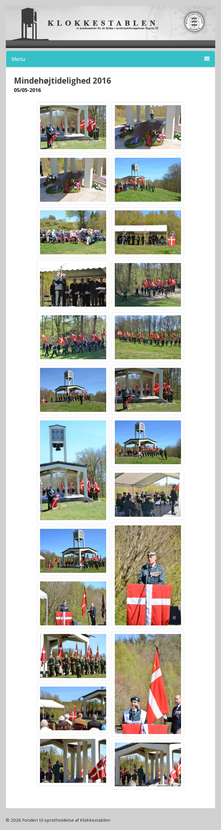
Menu (18, 58)
